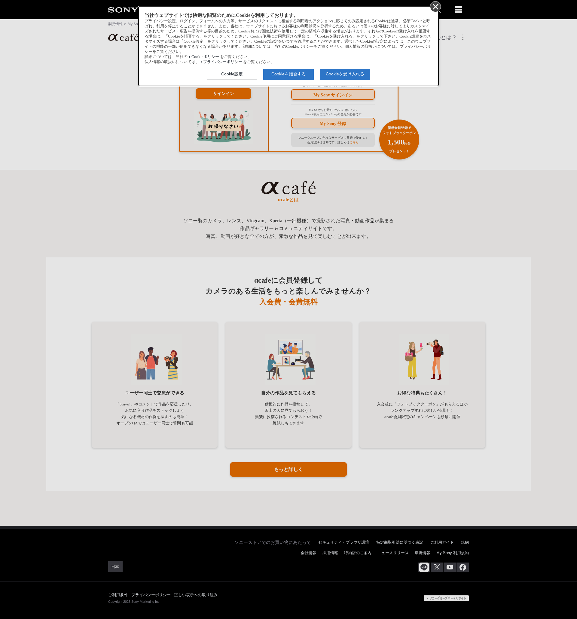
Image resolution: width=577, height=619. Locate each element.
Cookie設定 (232, 73)
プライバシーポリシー (222, 62)
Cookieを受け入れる (345, 73)
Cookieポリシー (205, 57)
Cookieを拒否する (288, 73)
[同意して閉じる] (435, 6)
